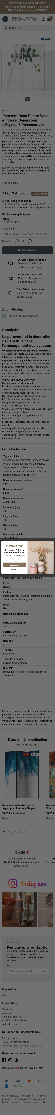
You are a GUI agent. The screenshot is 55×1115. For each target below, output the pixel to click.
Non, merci (14, 569)
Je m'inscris (14, 565)
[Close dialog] (52, 543)
